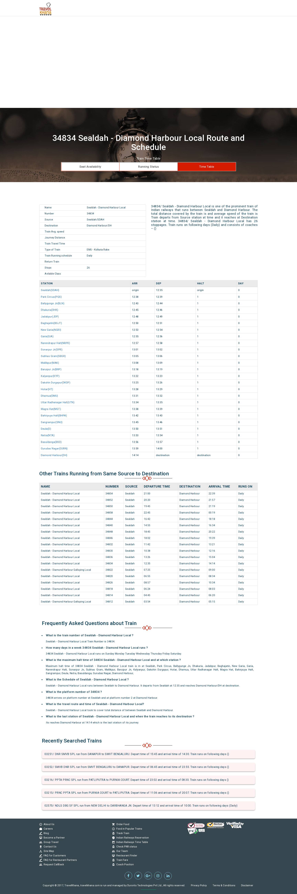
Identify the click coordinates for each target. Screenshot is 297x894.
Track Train (122, 833)
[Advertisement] (103, 24)
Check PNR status (126, 846)
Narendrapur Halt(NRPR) (55, 343)
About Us (48, 824)
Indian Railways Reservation (132, 837)
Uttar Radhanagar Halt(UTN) (57, 402)
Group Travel (50, 842)
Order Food (122, 824)
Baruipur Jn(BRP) (51, 369)
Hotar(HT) (47, 389)
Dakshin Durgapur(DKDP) (55, 382)
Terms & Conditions (224, 885)
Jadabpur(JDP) (50, 316)
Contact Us (49, 846)
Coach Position (124, 864)
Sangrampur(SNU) (52, 422)
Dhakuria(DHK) (49, 309)
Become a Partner (53, 837)
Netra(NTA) (47, 435)
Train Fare (121, 860)
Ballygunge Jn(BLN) (52, 303)
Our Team (121, 851)
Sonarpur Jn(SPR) (51, 349)
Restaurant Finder (126, 855)
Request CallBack (53, 864)
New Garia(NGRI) (51, 329)
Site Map (48, 851)
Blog (45, 833)
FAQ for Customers (54, 855)
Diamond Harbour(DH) (54, 455)
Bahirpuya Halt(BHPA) (54, 415)
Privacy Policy (199, 885)
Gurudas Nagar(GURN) (54, 448)
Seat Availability (90, 166)
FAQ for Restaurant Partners (59, 860)
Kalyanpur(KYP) (50, 376)
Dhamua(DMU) (49, 395)
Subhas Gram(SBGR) (53, 356)
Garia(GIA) (47, 336)
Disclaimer (247, 885)
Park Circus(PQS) (51, 296)
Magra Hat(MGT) (51, 409)
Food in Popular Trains (128, 828)
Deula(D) (46, 428)
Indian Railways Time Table (131, 842)
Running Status (148, 166)
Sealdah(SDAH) (50, 290)
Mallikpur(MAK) (50, 362)
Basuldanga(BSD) (51, 442)
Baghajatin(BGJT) (51, 323)
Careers (47, 828)
